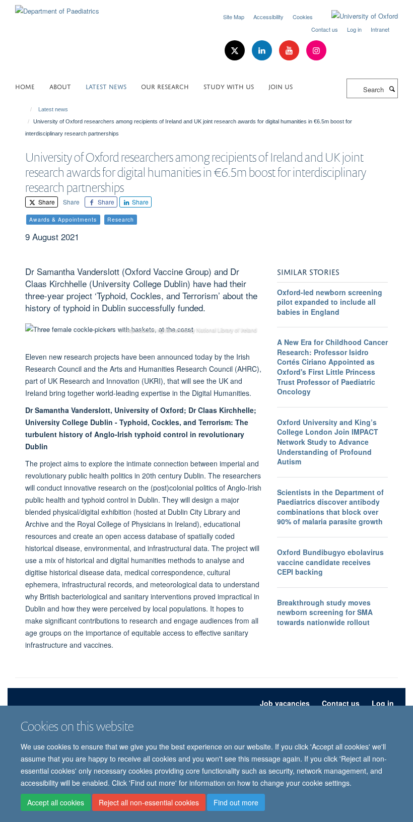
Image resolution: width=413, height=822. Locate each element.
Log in (354, 29)
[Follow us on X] (236, 50)
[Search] (391, 88)
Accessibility (268, 17)
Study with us (228, 86)
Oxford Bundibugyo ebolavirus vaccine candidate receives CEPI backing (330, 562)
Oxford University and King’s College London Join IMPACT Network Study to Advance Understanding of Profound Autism (327, 441)
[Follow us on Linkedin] (263, 50)
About (60, 86)
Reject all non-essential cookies (149, 802)
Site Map (233, 17)
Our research (165, 86)
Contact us (324, 29)
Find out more (236, 802)
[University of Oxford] (357, 16)
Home (25, 86)
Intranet (380, 29)
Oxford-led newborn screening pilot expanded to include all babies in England (329, 302)
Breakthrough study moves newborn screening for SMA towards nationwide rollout (325, 612)
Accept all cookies (55, 802)
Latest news (106, 86)
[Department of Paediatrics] (57, 7)
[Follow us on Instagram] (316, 50)
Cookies (303, 17)
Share (46, 201)
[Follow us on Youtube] (290, 50)
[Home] (26, 109)
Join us (280, 86)
